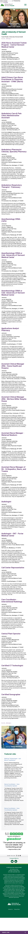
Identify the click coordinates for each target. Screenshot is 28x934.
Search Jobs (5, 932)
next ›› (9, 38)
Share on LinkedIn (18, 855)
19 (7, 38)
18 (6, 38)
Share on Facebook (16, 855)
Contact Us (10, 909)
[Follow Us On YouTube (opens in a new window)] (12, 861)
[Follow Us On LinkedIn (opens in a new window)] (16, 861)
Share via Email (20, 855)
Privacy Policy (17, 909)
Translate (5, 2)
